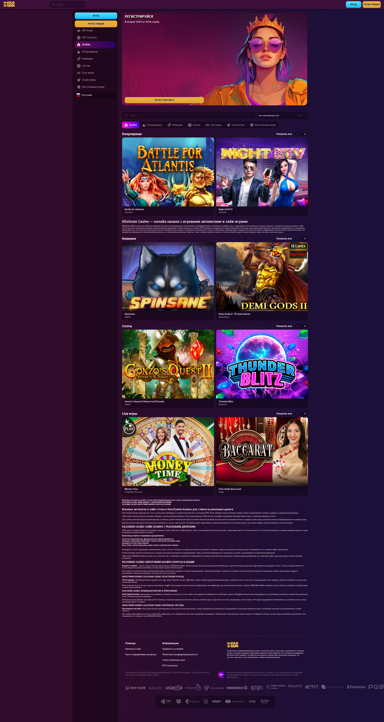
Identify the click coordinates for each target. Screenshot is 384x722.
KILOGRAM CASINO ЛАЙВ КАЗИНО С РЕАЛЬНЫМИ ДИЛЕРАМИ (146, 502)
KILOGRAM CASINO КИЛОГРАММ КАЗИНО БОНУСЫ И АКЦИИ (146, 504)
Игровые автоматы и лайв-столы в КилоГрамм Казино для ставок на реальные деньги (161, 500)
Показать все (284, 134)
